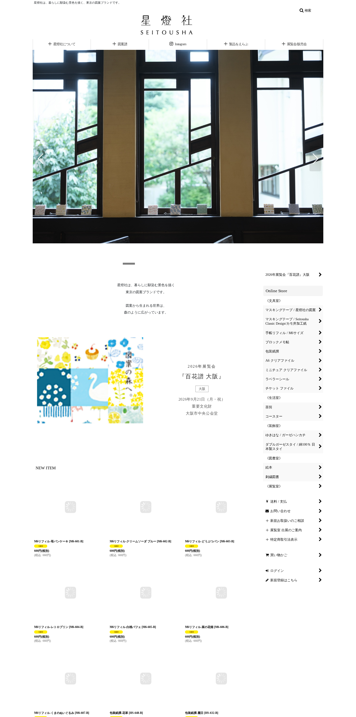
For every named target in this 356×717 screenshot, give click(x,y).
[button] (305, 10)
